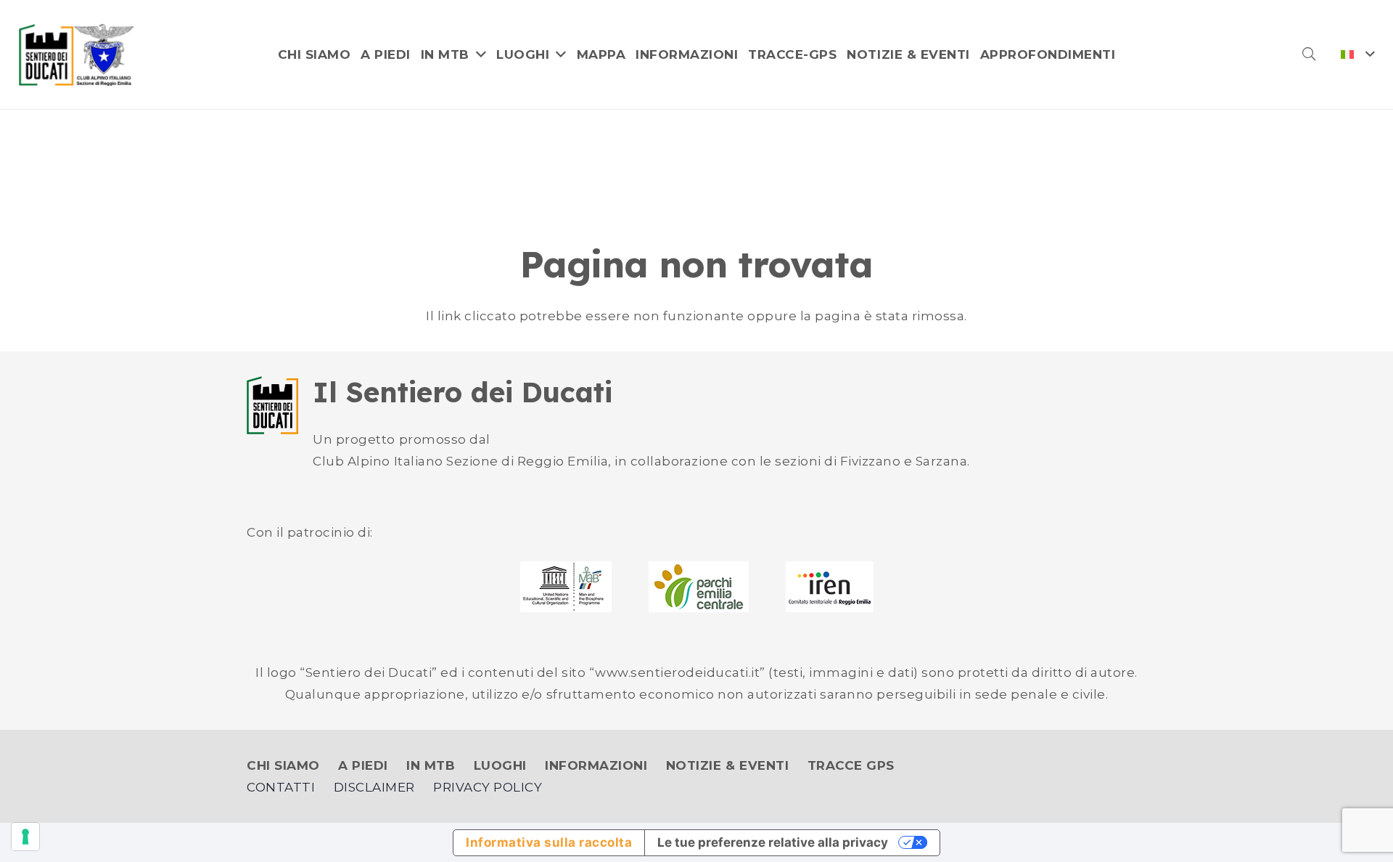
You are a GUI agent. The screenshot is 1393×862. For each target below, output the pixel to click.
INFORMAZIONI (596, 765)
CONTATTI (281, 787)
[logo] (76, 55)
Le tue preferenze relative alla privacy (772, 842)
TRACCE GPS (851, 765)
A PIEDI (363, 765)
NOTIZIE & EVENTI (727, 765)
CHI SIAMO (283, 765)
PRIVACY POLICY (487, 787)
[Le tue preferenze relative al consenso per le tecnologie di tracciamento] (25, 836)
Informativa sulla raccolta (549, 842)
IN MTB (430, 765)
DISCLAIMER (374, 787)
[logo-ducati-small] (272, 405)
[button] (1308, 54)
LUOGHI (500, 765)
